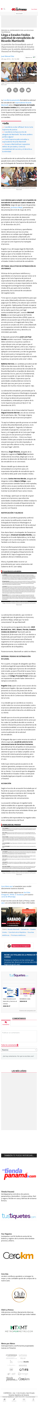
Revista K (12, 1362)
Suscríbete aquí (7, 886)
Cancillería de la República (17, 932)
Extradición (25, 929)
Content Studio (23, 1362)
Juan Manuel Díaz (7, 56)
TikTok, (11, 895)
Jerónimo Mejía (16, 207)
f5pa (24, 1369)
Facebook (19, 895)
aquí (2, 903)
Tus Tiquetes (12, 1366)
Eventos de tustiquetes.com (27, 1010)
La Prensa (23, 1355)
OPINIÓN (14, 1401)
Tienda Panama (12, 1379)
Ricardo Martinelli (13, 929)
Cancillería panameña (11, 100)
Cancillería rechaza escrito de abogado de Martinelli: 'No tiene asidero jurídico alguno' (17, 134)
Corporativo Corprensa (12, 1355)
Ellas (23, 1359)
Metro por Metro (11, 1374)
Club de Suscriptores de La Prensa (11, 1370)
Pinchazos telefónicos (18, 935)
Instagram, (5, 895)
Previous (2, 175)
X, (15, 895)
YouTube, (27, 892)
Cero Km (24, 1379)
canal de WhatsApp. (8, 897)
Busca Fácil (23, 1365)
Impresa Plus (23, 1374)
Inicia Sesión (19, 13)
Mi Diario (12, 1358)
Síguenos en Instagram (21, 946)
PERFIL (33, 1401)
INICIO (4, 1401)
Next (34, 175)
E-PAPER (24, 1401)
